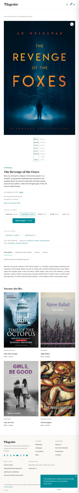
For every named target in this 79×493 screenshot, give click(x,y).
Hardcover (11, 214)
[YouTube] (17, 455)
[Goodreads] (20, 455)
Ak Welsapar (8, 168)
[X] (11, 455)
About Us (58, 444)
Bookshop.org (30, 235)
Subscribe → (33, 468)
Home (5, 16)
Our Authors (39, 451)
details (21, 192)
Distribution (59, 451)
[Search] (67, 5)
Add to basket (23, 221)
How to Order (8, 465)
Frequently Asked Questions (13, 468)
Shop (9, 16)
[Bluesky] (27, 455)
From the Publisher (61, 448)
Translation (11, 243)
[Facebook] (4, 455)
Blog (36, 455)
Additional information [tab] (23, 252)
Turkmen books (44, 240)
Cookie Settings (8, 487)
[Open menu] (74, 5)
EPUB (42, 214)
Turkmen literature (22, 243)
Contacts (58, 455)
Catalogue (38, 448)
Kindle (54, 214)
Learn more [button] (47, 483)
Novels (14, 16)
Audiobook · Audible (12, 235)
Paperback (28, 214)
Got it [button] (59, 489)
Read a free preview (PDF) (12, 203)
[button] (72, 24)
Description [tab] (8, 252)
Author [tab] (37, 252)
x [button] (75, 476)
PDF (66, 214)
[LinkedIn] (14, 455)
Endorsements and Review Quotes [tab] (16, 259)
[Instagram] (7, 455)
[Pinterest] (23, 455)
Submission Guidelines (11, 472)
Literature (30, 240)
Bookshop (38, 444)
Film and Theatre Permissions (13, 475)
